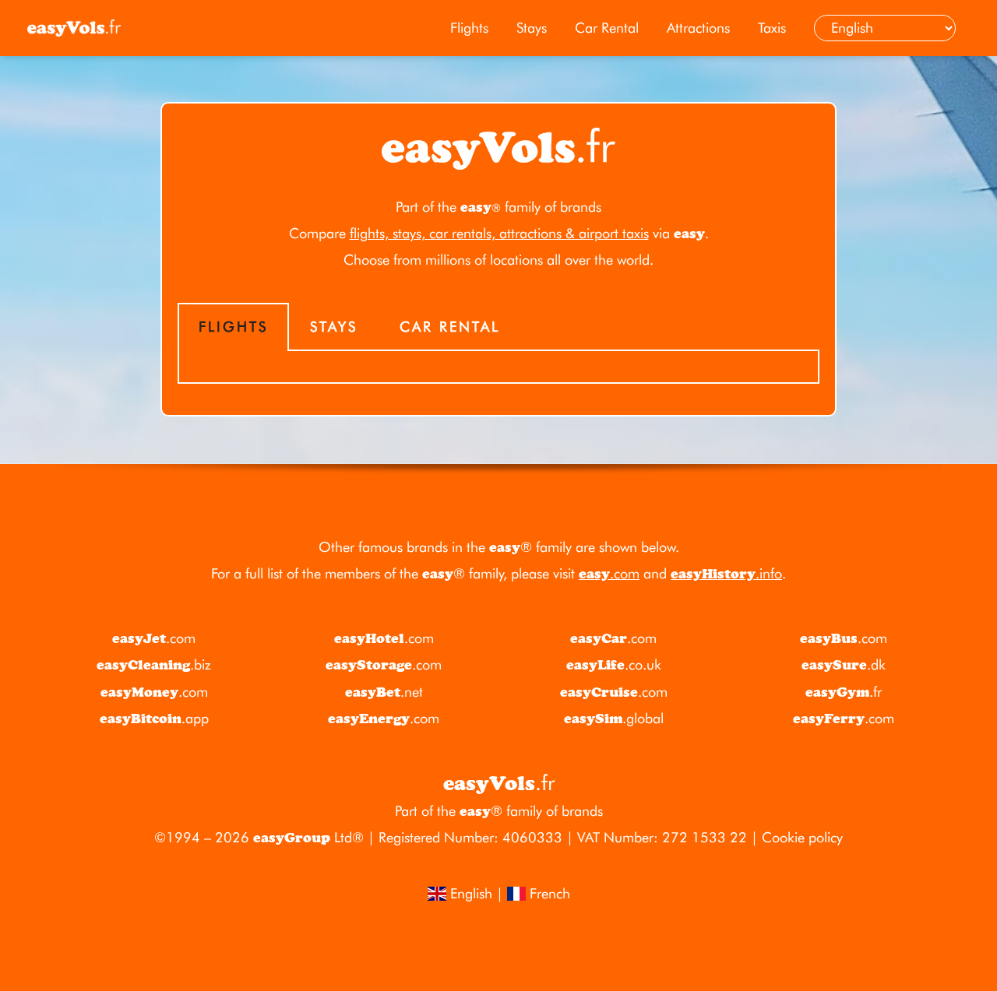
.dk (843, 664)
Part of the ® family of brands (499, 811)
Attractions (698, 27)
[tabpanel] (498, 367)
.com (609, 573)
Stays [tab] (334, 326)
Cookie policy (802, 837)
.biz (154, 664)
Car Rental (607, 27)
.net (384, 692)
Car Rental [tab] (450, 326)
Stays (531, 27)
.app (154, 718)
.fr (843, 692)
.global (614, 718)
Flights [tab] (233, 326)
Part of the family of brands (498, 207)
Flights (469, 27)
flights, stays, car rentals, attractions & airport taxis (499, 233)
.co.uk (613, 664)
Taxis (772, 27)
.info (726, 573)
